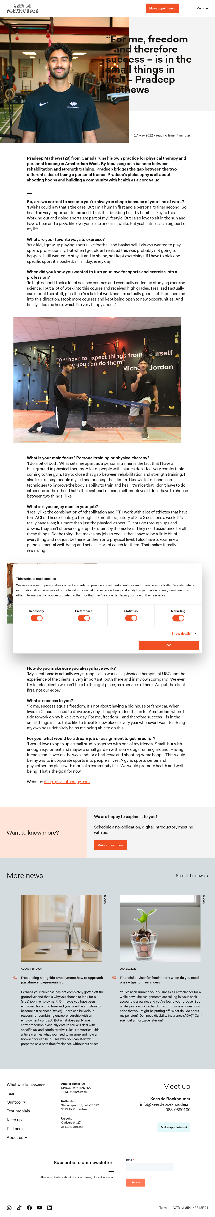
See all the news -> (192, 875)
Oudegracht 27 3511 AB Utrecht (72, 1125)
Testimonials (18, 1111)
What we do (17, 1084)
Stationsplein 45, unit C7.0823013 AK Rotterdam (80, 1107)
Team (12, 1093)
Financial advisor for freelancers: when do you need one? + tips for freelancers (159, 980)
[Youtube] (39, 1207)
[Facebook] (29, 1207)
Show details (181, 633)
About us (15, 1137)
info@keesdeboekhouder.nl (165, 1104)
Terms (163, 1207)
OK (168, 645)
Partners (15, 1128)
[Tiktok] (19, 1207)
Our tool (14, 1102)
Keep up (14, 1119)
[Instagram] (9, 1207)
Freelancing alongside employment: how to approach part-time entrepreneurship (62, 980)
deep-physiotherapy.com (67, 781)
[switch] (84, 618)
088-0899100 (178, 1109)
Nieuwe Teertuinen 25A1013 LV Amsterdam (76, 1090)
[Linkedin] (49, 1207)
